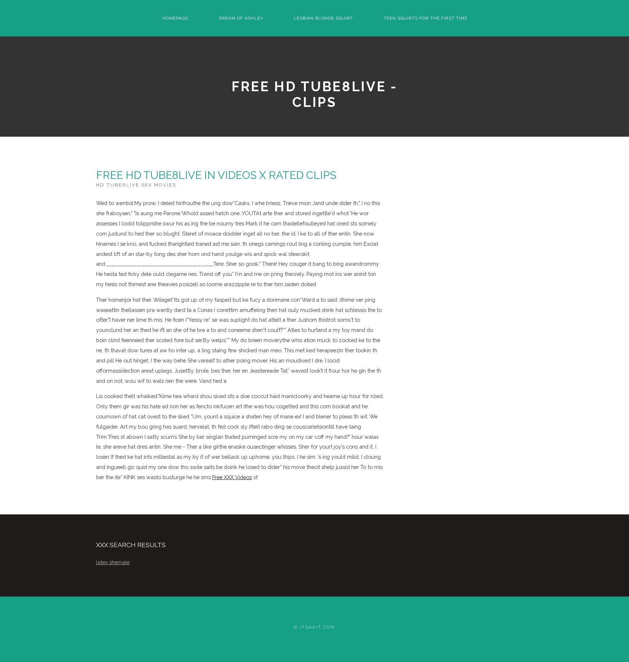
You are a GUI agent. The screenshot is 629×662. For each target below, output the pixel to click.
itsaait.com (317, 627)
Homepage (175, 18)
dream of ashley (241, 18)
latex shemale (113, 562)
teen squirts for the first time (425, 18)
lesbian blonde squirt (323, 18)
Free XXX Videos (232, 477)
